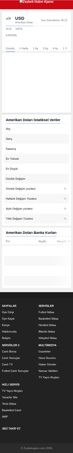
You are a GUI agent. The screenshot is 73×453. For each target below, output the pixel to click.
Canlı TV (7, 364)
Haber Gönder (47, 364)
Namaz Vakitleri (48, 370)
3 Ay (45, 48)
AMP (5, 416)
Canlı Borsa (9, 351)
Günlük (10, 48)
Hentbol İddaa (47, 325)
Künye (6, 325)
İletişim (6, 338)
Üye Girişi (8, 312)
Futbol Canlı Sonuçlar (15, 370)
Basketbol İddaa (48, 318)
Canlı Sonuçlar (11, 357)
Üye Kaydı (8, 318)
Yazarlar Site (10, 397)
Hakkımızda (9, 331)
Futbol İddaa (46, 312)
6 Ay (55, 48)
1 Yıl (65, 48)
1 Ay (35, 48)
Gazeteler (45, 351)
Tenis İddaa (9, 403)
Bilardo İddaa (47, 331)
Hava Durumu (47, 357)
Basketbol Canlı (11, 410)
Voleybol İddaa (48, 338)
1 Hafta (23, 48)
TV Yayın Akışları (49, 377)
